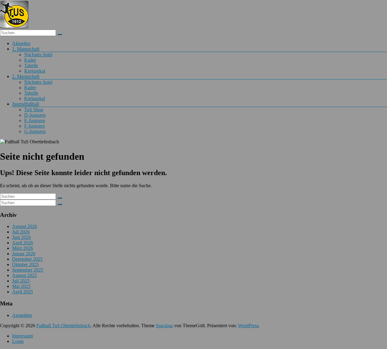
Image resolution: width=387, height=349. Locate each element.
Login (18, 341)
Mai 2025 (21, 286)
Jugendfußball (25, 103)
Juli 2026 (21, 231)
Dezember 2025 (27, 259)
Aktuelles (21, 43)
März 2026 (22, 248)
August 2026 (24, 226)
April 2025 (22, 291)
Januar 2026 (23, 253)
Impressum (22, 335)
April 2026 (22, 242)
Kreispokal (34, 70)
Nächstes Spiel (38, 54)
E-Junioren (34, 120)
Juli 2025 (21, 280)
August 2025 (24, 275)
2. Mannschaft (25, 76)
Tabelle (31, 65)
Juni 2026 (21, 237)
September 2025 (27, 269)
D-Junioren (35, 115)
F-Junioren (34, 126)
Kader (30, 60)
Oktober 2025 (25, 264)
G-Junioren (35, 131)
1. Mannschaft (25, 48)
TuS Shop (33, 109)
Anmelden (22, 315)
